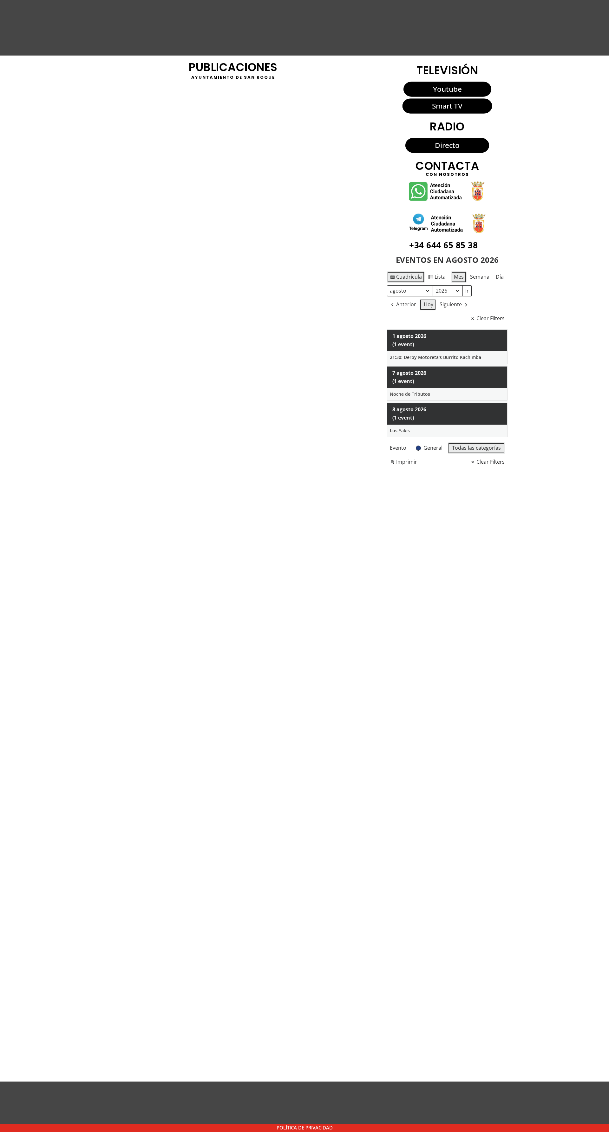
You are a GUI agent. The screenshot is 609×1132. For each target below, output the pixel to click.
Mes (459, 276)
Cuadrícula (406, 278)
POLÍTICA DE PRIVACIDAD (305, 1127)
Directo (447, 145)
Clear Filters (490, 318)
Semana (479, 276)
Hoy (428, 304)
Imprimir (403, 463)
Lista (437, 278)
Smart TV (447, 106)
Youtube (447, 89)
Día (500, 276)
